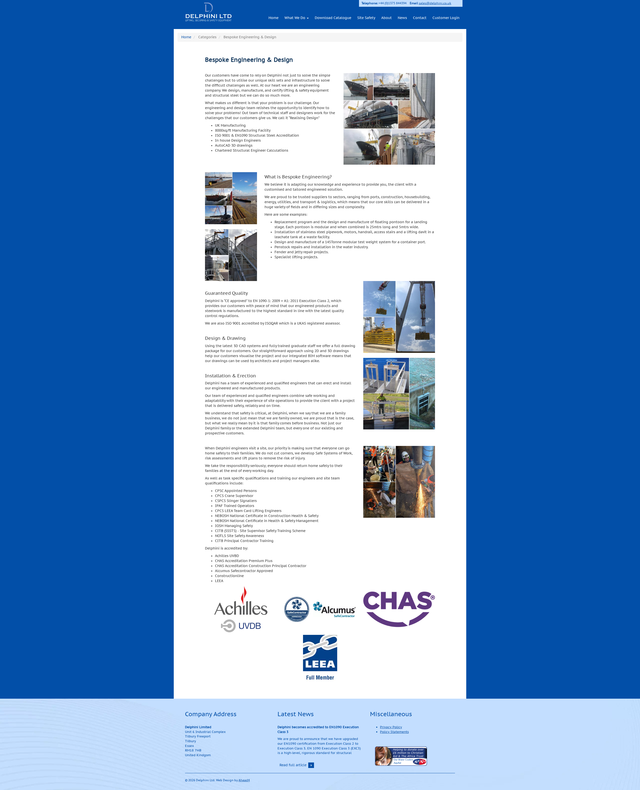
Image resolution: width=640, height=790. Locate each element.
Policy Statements (394, 732)
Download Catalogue (333, 18)
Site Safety (366, 18)
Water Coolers (405, 759)
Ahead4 (244, 780)
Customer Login (446, 18)
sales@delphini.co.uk (435, 3)
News (402, 18)
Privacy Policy (391, 727)
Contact (419, 18)
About (386, 18)
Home (273, 18)
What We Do (295, 18)
